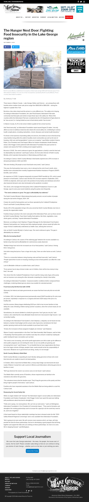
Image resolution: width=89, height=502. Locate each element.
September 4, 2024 (9, 42)
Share (8, 47)
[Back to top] (83, 497)
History (7, 481)
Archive (7, 487)
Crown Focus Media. (23, 492)
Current (8, 485)
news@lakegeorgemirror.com (34, 487)
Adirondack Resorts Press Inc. (24, 496)
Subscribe (8, 489)
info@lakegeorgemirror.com (49, 471)
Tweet (16, 47)
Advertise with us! (11, 483)
